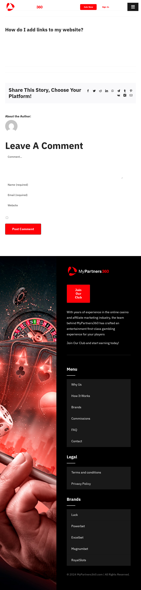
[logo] (24, 4)
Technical (38, 69)
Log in (9, 40)
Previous (117, 13)
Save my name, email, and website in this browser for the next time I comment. (63, 217)
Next (129, 13)
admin (11, 69)
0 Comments (52, 69)
